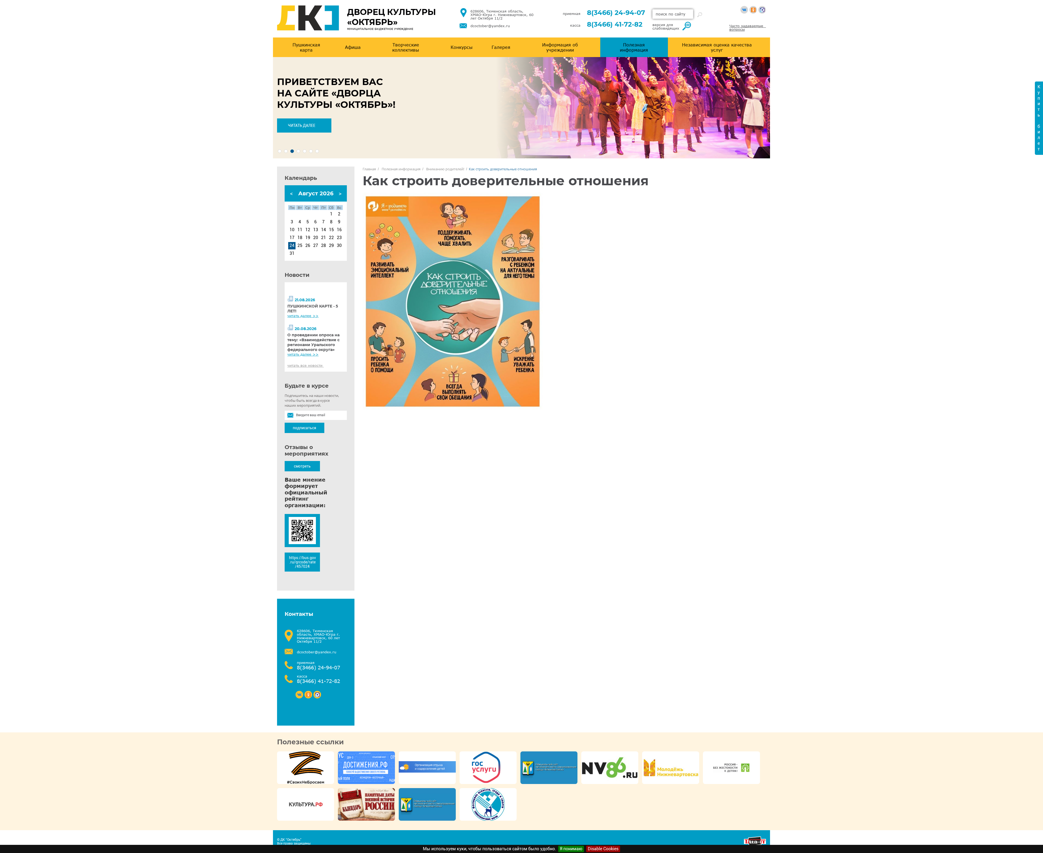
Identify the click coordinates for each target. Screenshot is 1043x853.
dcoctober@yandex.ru (490, 26)
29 (331, 245)
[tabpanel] (521, 107)
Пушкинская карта (306, 47)
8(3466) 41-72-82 (614, 24)
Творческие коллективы (405, 47)
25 (299, 245)
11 (299, 229)
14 (323, 229)
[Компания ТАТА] (755, 844)
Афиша (353, 47)
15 (331, 229)
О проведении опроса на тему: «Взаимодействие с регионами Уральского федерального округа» (313, 342)
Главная (369, 169)
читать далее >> (303, 315)
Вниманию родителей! (445, 169)
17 (292, 237)
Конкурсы (462, 47)
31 (292, 253)
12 (307, 229)
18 (299, 237)
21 (323, 237)
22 (331, 237)
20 (315, 237)
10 (292, 229)
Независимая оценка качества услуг (717, 47)
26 (307, 245)
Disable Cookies (603, 848)
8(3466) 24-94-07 (616, 13)
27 (315, 245)
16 (339, 229)
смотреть (302, 466)
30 (339, 245)
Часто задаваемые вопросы (747, 28)
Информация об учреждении (560, 47)
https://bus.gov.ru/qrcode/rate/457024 (302, 562)
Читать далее (301, 125)
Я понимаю (571, 848)
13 (315, 229)
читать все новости (305, 365)
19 (307, 237)
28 (323, 245)
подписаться (304, 428)
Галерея (501, 47)
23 (339, 237)
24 (292, 245)
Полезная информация (634, 47)
